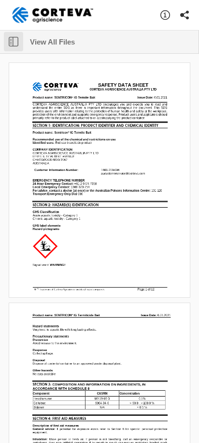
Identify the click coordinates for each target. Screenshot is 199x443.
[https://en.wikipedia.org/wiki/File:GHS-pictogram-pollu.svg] (44, 246)
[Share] (184, 15)
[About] (165, 15)
